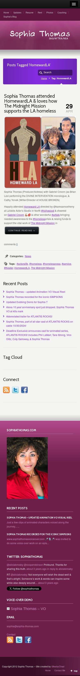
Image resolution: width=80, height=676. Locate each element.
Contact (11, 634)
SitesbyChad (57, 666)
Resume (29, 12)
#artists (56, 214)
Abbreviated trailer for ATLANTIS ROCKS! (29, 316)
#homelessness (52, 263)
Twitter (15, 390)
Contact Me (59, 670)
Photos (49, 12)
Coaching (61, 12)
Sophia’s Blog (10, 16)
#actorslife (22, 263)
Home (6, 12)
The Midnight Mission (43, 223)
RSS (6, 390)
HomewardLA (22, 267)
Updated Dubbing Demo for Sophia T (27, 302)
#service (66, 263)
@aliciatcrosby (15, 564)
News (28, 256)
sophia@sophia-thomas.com (23, 626)
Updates (17, 12)
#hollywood (47, 210)
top (76, 670)
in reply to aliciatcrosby (60, 568)
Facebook (24, 390)
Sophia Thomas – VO (28, 609)
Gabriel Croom (16, 214)
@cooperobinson (33, 564)
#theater (8, 267)
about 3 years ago (36, 568)
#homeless (39, 219)
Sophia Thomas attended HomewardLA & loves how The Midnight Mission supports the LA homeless (30, 103)
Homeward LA (32, 206)
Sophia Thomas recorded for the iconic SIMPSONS (34, 297)
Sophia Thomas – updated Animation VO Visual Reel (35, 291)
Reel (40, 12)
